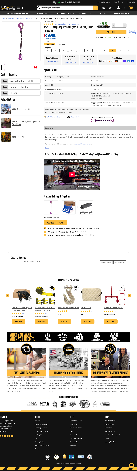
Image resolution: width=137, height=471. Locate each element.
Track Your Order (76, 421)
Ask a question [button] (120, 262)
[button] (49, 24)
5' (64, 50)
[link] (61, 232)
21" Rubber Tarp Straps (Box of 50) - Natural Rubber (22, 309)
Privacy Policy (40, 442)
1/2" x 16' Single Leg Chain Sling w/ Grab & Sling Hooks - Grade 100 (59, 18)
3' (47, 50)
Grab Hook (61, 44)
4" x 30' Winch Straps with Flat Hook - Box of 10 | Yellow (45, 309)
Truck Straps (109, 424)
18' (120, 50)
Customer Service (76, 438)
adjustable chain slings (83, 144)
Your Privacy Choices (42, 445)
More (47, 148)
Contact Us (131, 2)
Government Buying (42, 431)
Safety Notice (75, 117)
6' (72, 50)
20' (128, 50)
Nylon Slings (109, 428)
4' (55, 50)
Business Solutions (103, 2)
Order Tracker (118, 2)
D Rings (107, 438)
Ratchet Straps (110, 431)
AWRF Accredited (53, 117)
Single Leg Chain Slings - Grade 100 (20, 18)
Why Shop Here (110, 421)
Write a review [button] (106, 262)
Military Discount (40, 435)
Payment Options (76, 428)
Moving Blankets (110, 442)
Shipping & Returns (52, 61)
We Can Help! (88, 63)
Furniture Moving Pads (113, 435)
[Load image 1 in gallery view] (5, 67)
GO (95, 7)
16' (112, 50)
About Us (38, 421)
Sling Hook (49, 44)
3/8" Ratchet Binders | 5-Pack (113, 308)
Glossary (73, 445)
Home (3, 18)
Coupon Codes (75, 435)
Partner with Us (70, 63)
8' (80, 50)
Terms (37, 449)
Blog (36, 438)
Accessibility (74, 442)
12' (96, 50)
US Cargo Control (65, 463)
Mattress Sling (86, 308)
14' (104, 50)
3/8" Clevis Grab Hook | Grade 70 (68, 308)
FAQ (71, 431)
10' (88, 50)
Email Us (3, 431)
